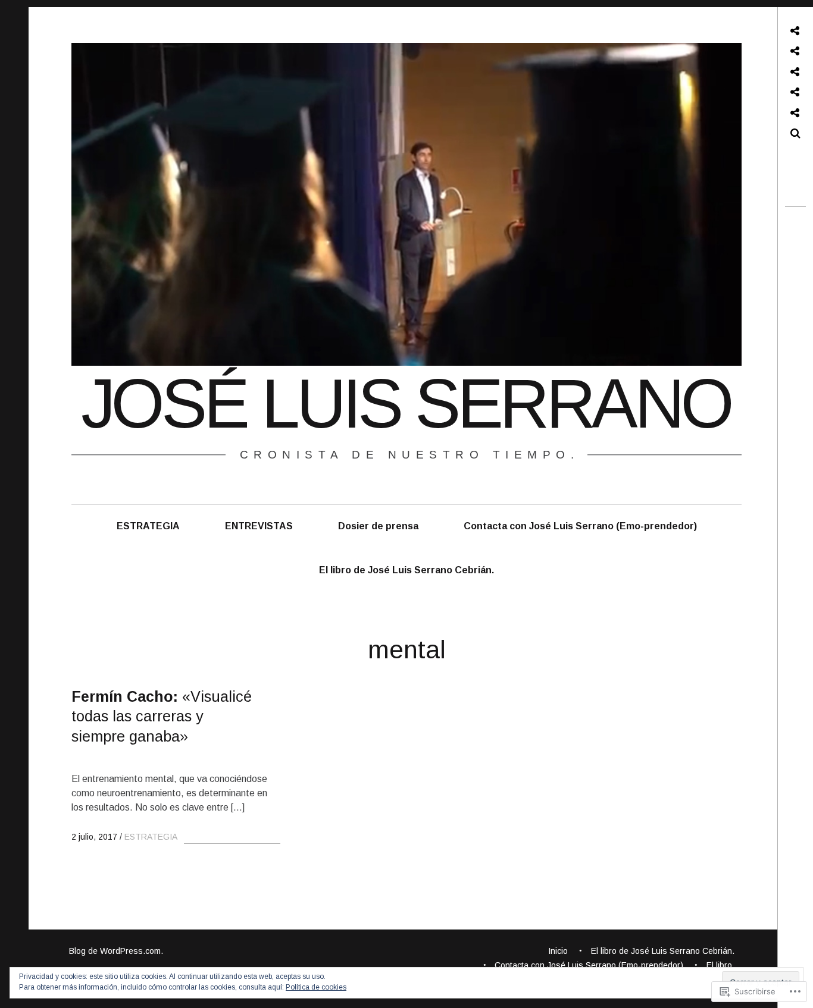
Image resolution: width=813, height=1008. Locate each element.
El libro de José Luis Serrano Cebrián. (406, 570)
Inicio (558, 951)
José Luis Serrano (405, 403)
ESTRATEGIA (148, 526)
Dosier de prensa (378, 526)
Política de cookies (316, 987)
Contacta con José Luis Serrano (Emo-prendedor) (580, 526)
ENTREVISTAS (259, 526)
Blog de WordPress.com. (116, 951)
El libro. (720, 965)
